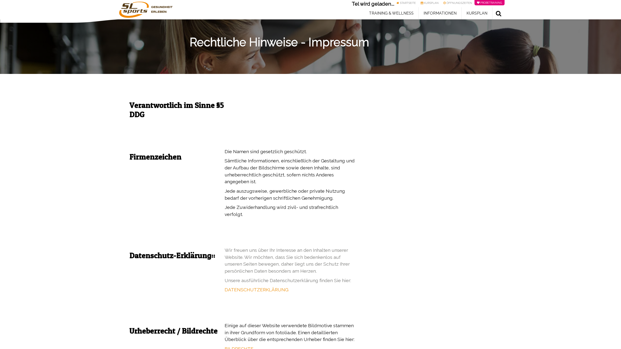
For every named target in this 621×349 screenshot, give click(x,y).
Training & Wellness (391, 13)
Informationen (440, 13)
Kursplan (476, 13)
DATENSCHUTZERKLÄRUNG (256, 289)
